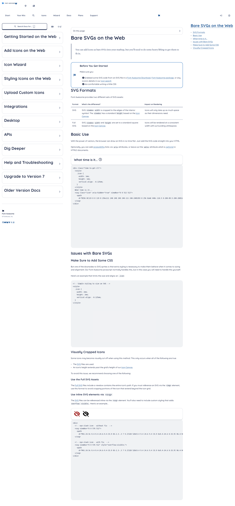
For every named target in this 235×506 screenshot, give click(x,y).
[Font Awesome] (8, 6)
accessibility (99, 147)
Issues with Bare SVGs (203, 41)
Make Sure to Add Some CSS (206, 45)
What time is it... (200, 38)
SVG (79, 364)
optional (170, 147)
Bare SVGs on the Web (212, 25)
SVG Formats (199, 32)
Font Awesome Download (139, 78)
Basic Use (197, 35)
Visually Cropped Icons (203, 48)
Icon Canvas (100, 126)
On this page (79, 31)
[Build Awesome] (18, 6)
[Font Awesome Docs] (159, 15)
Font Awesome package (163, 78)
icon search (106, 81)
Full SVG (78, 385)
